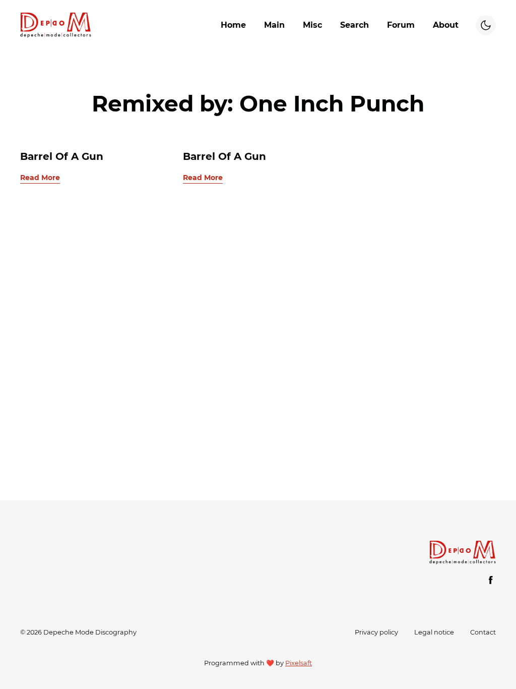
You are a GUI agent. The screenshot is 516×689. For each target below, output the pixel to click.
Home (233, 25)
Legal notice (434, 632)
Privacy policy (376, 632)
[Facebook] (491, 580)
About (446, 25)
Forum (401, 25)
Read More (40, 177)
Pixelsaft (298, 663)
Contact (483, 632)
